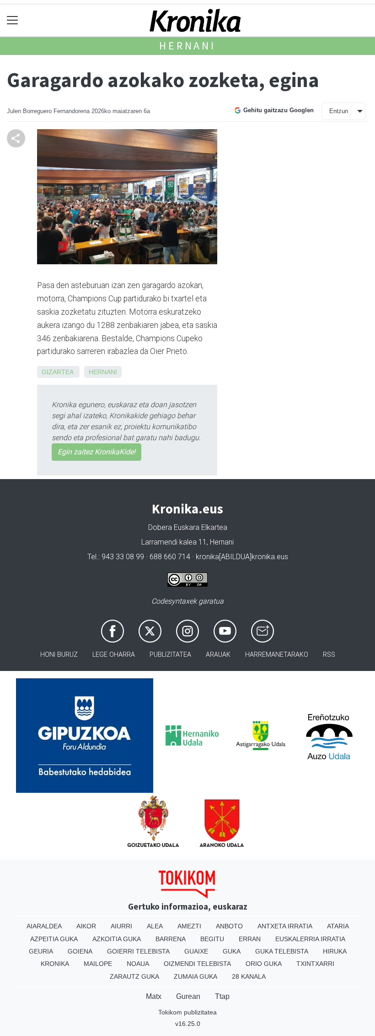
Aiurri (121, 926)
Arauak (218, 655)
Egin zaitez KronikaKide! (96, 451)
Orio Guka (264, 963)
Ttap (222, 996)
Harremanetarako (276, 655)
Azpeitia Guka (54, 939)
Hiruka (335, 951)
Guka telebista (281, 951)
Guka (232, 951)
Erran (250, 939)
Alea (155, 926)
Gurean (188, 996)
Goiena (80, 951)
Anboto (229, 926)
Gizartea (57, 372)
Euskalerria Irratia (310, 939)
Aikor (86, 926)
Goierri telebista (138, 951)
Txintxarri (315, 963)
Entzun (338, 111)
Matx (153, 996)
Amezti (189, 926)
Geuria (41, 951)
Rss (329, 655)
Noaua (138, 963)
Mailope (98, 963)
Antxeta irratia (284, 926)
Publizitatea (170, 655)
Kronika (55, 963)
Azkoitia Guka (116, 939)
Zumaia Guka (195, 976)
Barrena (170, 939)
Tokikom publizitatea (187, 1012)
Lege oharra (113, 655)
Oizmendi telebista (197, 963)
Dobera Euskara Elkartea (187, 527)
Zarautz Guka (134, 976)
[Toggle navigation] (12, 20)
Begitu (212, 939)
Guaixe (196, 951)
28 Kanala (249, 976)
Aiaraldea (44, 926)
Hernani (187, 45)
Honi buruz (59, 655)
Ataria (338, 926)
